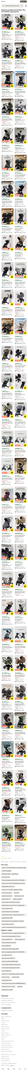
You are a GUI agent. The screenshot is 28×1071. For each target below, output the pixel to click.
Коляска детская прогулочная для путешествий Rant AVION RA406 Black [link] (19, 201)
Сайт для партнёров (6, 1004)
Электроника (4, 1024)
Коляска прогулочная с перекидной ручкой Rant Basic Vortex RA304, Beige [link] (7, 592)
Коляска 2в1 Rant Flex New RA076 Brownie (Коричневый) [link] (20, 675)
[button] (26, 6)
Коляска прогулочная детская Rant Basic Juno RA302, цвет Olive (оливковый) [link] (7, 366)
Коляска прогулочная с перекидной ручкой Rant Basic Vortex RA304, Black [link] (20, 507)
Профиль (25, 1069)
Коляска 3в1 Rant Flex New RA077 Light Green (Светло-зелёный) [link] (20, 34)
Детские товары (5, 1049)
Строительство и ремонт (7, 1047)
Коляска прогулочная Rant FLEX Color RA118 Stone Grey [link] (20, 451)
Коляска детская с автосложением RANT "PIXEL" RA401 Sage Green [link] (7, 647)
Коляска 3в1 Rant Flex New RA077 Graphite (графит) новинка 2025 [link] (7, 63)
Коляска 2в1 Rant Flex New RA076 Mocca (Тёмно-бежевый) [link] (20, 536)
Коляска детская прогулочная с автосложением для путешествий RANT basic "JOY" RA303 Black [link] (7, 255)
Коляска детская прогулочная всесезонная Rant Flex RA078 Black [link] (20, 229)
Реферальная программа (7, 1010)
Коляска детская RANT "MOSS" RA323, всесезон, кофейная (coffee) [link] (20, 790)
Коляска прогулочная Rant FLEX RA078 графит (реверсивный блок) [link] (7, 536)
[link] (14, 867)
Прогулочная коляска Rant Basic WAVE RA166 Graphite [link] (20, 92)
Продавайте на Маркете (7, 1000)
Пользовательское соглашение (8, 1054)
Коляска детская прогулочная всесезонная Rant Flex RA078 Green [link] (7, 175)
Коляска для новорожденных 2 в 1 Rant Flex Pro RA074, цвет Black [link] (20, 394)
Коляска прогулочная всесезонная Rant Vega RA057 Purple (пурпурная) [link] (7, 507)
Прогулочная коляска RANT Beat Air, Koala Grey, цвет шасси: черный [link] (20, 592)
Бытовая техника (5, 1020)
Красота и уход (4, 1032)
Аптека (3, 1030)
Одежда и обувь (5, 1026)
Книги (2, 1039)
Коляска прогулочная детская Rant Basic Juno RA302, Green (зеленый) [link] (7, 394)
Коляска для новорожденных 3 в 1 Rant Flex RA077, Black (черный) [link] (7, 34)
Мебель (3, 1018)
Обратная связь (5, 1056)
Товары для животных (6, 1045)
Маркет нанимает (5, 1058)
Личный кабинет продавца (7, 998)
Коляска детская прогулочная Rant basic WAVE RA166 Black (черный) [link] (7, 92)
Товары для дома (5, 1028)
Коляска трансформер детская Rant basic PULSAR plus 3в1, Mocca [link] (7, 339)
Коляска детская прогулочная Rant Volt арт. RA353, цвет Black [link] (7, 733)
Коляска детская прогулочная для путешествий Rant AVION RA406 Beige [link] (19, 339)
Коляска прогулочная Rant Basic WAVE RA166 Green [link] (20, 733)
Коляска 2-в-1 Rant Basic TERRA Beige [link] (19, 762)
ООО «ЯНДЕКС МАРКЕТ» (11, 1063)
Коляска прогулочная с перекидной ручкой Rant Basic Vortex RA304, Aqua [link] (7, 451)
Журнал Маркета (5, 1060)
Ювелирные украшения (6, 1051)
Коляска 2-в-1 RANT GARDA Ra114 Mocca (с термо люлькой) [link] (20, 704)
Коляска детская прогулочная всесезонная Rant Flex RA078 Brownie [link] (7, 818)
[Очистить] (22, 6)
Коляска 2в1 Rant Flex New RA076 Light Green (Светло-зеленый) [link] (7, 422)
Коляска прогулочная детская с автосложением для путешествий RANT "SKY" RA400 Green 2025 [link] (20, 818)
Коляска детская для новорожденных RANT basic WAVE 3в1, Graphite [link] (7, 201)
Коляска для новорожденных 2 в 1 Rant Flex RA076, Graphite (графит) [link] (20, 119)
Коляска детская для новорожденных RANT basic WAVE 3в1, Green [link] (7, 119)
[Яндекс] (12, 1065)
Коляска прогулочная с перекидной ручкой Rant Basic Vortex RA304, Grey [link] (20, 283)
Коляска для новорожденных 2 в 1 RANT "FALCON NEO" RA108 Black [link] (7, 564)
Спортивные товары (6, 1043)
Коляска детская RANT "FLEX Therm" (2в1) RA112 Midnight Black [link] (20, 366)
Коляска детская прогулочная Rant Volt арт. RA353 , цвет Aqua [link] (7, 762)
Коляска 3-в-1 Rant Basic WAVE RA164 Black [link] (20, 63)
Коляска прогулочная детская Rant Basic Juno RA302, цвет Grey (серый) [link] (20, 422)
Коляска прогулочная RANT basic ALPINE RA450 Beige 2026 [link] (20, 478)
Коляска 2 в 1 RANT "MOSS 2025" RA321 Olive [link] (6, 845)
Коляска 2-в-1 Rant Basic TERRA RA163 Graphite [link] (6, 790)
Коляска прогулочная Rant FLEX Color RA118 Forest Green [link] (7, 478)
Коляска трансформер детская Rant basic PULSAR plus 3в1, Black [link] (7, 229)
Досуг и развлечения (6, 1016)
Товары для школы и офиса (7, 1041)
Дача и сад (3, 1037)
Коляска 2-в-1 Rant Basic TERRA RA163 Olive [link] (6, 675)
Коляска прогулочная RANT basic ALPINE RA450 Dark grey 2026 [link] (20, 845)
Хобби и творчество (6, 1035)
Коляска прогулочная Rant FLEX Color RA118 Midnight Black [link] (20, 647)
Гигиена (3, 1022)
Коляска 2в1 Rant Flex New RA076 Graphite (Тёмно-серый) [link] (20, 310)
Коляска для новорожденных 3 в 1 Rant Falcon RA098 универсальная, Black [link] (20, 148)
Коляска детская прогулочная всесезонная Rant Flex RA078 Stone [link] (20, 619)
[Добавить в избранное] (12, 15)
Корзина (19, 1069)
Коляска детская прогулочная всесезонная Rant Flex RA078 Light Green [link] (7, 148)
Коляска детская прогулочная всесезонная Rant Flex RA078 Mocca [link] (20, 255)
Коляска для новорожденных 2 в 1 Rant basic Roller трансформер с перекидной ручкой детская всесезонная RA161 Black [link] (7, 704)
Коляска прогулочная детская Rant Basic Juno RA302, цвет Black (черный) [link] (7, 283)
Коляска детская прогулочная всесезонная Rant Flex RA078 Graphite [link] (20, 564)
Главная (3, 1069)
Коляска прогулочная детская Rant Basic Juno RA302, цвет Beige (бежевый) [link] (7, 310)
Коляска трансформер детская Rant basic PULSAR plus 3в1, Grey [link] (20, 175)
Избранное (14, 1069)
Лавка (8, 1069)
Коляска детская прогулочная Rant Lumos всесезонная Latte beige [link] (6, 619)
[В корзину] (12, 28)
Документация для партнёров (8, 1002)
